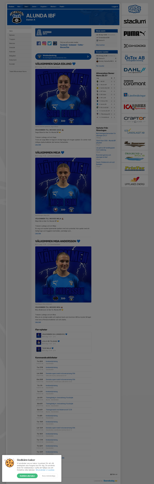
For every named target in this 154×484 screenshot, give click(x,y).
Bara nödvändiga (48, 476)
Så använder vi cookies (45, 470)
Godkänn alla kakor (27, 476)
